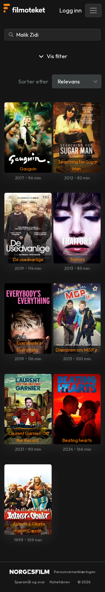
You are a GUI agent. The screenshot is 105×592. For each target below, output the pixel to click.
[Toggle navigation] (93, 10)
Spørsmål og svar (30, 581)
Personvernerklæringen (74, 571)
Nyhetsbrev (60, 581)
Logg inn (70, 10)
